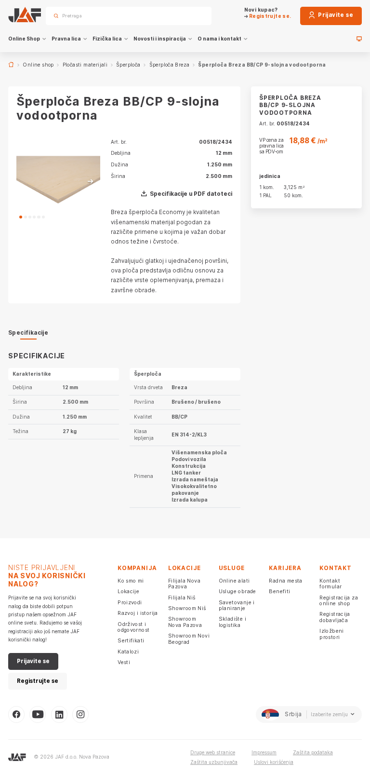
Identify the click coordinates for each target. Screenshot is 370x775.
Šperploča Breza (169, 65)
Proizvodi (130, 602)
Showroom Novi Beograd (189, 638)
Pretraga (192, 15)
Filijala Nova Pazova (184, 583)
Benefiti (279, 591)
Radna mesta (285, 580)
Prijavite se (335, 15)
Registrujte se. (269, 16)
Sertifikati (131, 640)
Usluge (232, 568)
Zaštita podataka (313, 752)
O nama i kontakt (219, 38)
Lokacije (128, 591)
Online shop (38, 65)
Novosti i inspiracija (159, 38)
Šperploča (128, 65)
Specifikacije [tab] (28, 332)
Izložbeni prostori (331, 633)
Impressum (264, 752)
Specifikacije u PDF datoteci (191, 193)
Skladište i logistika (232, 621)
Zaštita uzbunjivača (214, 762)
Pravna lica (66, 38)
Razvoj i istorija (138, 613)
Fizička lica (107, 38)
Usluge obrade (237, 591)
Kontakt (335, 568)
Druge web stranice (212, 752)
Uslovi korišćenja (273, 762)
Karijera (285, 568)
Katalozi (128, 651)
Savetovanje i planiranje (237, 605)
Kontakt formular (330, 583)
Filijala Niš (182, 597)
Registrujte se (37, 681)
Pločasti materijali (85, 65)
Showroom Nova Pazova (185, 621)
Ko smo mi (131, 580)
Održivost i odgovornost (133, 627)
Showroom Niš (187, 608)
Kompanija (137, 568)
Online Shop (24, 38)
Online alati (234, 580)
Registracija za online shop (338, 600)
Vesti (124, 662)
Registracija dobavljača (334, 617)
